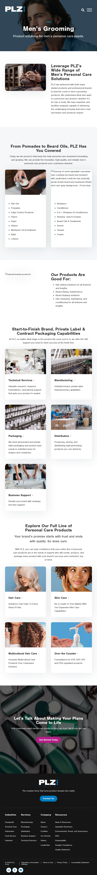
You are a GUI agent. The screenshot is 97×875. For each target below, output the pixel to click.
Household (9, 822)
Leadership (45, 845)
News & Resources (63, 822)
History (43, 840)
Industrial (8, 840)
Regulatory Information (30, 862)
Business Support (28, 836)
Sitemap (24, 864)
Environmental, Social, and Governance (71, 831)
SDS (57, 836)
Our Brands (45, 836)
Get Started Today (48, 739)
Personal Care (11, 827)
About (43, 822)
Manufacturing (27, 822)
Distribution (25, 831)
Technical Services (28, 840)
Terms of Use (48, 862)
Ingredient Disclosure (63, 827)
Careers (44, 827)
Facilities (44, 831)
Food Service (10, 836)
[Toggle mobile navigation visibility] (89, 10)
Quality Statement (62, 850)
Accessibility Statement (80, 862)
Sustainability (60, 840)
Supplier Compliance (63, 845)
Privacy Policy (62, 862)
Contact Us (48, 798)
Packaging (25, 827)
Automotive (9, 831)
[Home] (15, 10)
